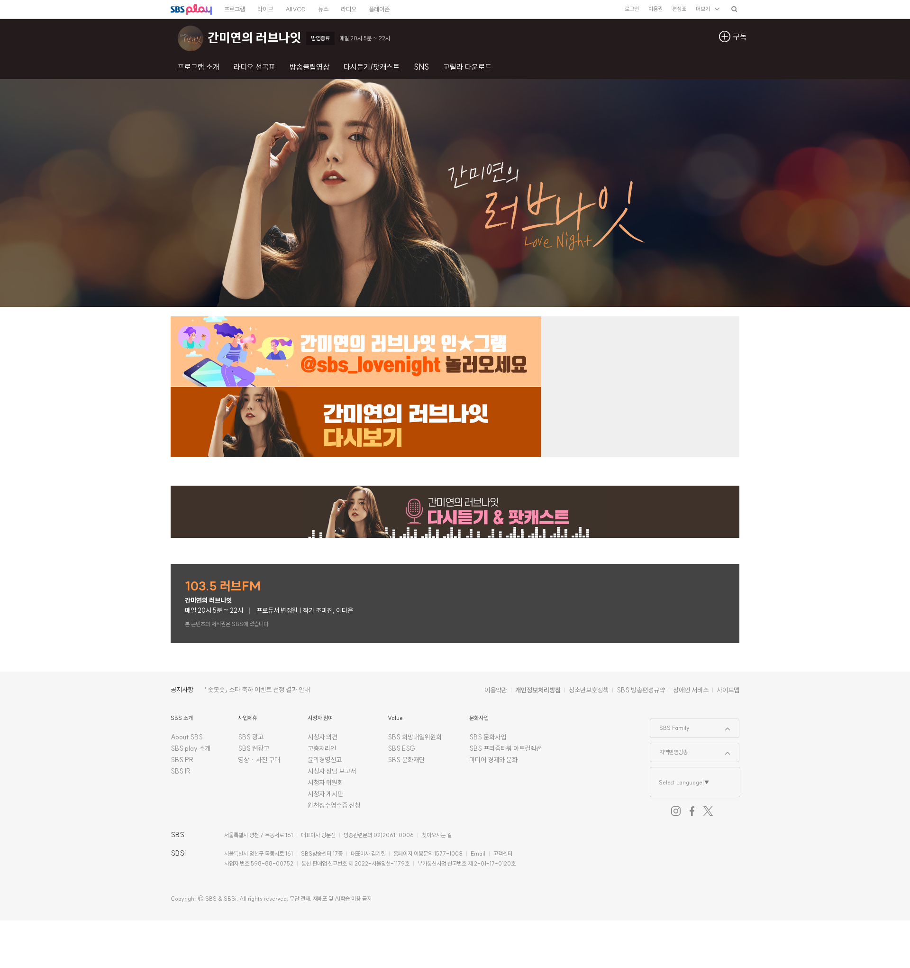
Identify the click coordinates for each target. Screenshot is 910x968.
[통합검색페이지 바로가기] (734, 8)
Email (478, 853)
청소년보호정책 (589, 690)
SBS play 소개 (190, 748)
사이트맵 (728, 690)
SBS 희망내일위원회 (415, 737)
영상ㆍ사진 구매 (259, 760)
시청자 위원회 (325, 782)
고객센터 (502, 853)
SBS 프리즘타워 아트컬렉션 (505, 748)
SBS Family (670, 725)
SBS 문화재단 (406, 760)
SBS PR (182, 760)
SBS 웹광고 (253, 748)
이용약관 (495, 690)
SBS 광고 (251, 737)
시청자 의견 (322, 737)
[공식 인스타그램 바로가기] (676, 811)
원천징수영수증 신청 (334, 805)
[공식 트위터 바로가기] (708, 811)
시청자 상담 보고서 (332, 771)
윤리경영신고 (325, 760)
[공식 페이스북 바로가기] (692, 811)
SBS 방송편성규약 (641, 690)
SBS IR (181, 771)
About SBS (187, 737)
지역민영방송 (669, 749)
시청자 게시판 (325, 794)
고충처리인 (322, 748)
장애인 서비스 (691, 690)
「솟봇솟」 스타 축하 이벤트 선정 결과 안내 (257, 689)
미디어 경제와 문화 (493, 760)
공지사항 (182, 689)
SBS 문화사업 (487, 737)
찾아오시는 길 (437, 835)
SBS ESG (401, 748)
